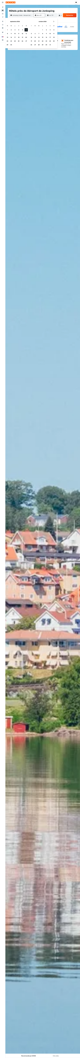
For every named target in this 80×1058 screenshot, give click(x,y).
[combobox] (22, 15)
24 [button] (15, 41)
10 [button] (15, 33)
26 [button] (22, 41)
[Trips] (3, 32)
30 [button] (11, 45)
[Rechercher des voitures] (3, 13)
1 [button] (7, 30)
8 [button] (7, 33)
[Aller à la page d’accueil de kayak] (10, 2)
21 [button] (38, 41)
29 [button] (7, 45)
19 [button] (22, 37)
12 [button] (22, 33)
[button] (2, 2)
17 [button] (14, 37)
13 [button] (26, 33)
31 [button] (50, 45)
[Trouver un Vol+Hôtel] (3, 17)
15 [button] (7, 37)
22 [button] (7, 41)
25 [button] (18, 41)
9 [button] (11, 33)
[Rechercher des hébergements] (3, 10)
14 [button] (38, 37)
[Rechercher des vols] (3, 7)
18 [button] (18, 37)
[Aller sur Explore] (3, 21)
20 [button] (26, 37)
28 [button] (39, 45)
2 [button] (11, 30)
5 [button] (22, 30)
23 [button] (11, 41)
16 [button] (11, 37)
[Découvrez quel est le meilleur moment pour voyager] (3, 27)
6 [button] (26, 30)
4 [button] (18, 30)
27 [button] (26, 41)
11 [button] (18, 33)
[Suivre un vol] (3, 24)
